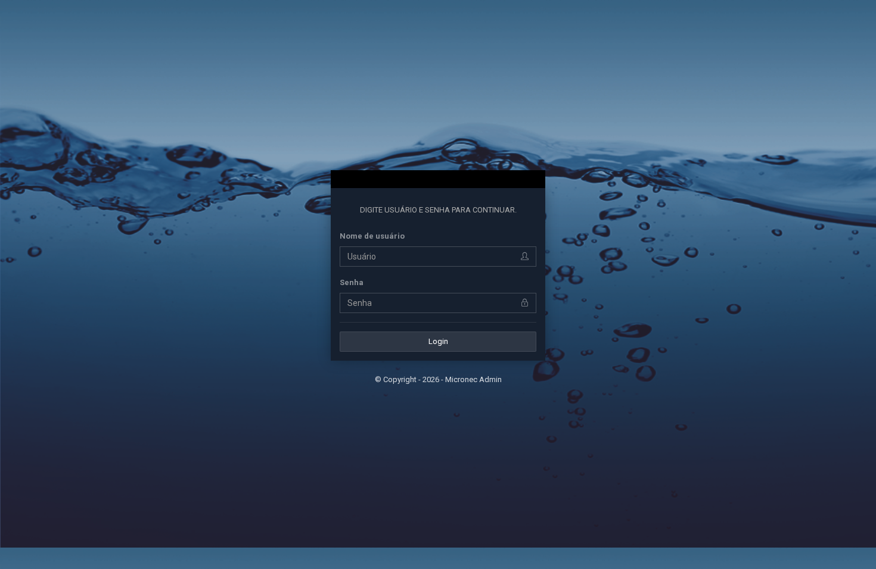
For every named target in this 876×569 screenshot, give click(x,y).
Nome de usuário (372, 236)
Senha (352, 282)
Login (438, 341)
